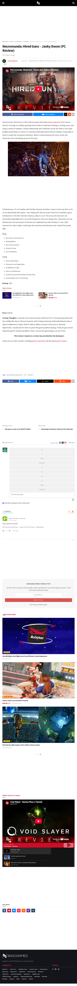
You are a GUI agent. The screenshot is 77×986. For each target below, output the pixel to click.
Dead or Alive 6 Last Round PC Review (15, 700)
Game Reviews (34, 61)
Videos (55, 61)
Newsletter (13, 971)
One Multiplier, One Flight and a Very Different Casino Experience (23, 294)
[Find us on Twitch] (28, 910)
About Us (4, 969)
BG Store (40, 971)
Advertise (5, 971)
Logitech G (27, 974)
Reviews (12, 979)
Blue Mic (4, 979)
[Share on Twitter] (65, 114)
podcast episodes (38, 341)
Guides (31, 979)
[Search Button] (73, 3)
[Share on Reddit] (69, 114)
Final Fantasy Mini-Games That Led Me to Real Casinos (21, 745)
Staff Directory (22, 969)
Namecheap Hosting (26, 976)
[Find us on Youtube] (9, 910)
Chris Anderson (13, 61)
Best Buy (44, 976)
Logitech (15, 976)
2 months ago (8, 747)
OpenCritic (5, 974)
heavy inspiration (54, 122)
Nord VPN (37, 976)
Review (30, 375)
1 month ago (18, 703)
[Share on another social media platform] (73, 114)
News (18, 979)
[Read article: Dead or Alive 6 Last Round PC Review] (43, 295)
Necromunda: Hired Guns (14, 375)
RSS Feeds (22, 971)
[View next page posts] (40, 305)
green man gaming (16, 974)
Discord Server (31, 971)
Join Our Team (33, 969)
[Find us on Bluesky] (14, 910)
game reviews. (61, 341)
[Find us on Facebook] (4, 910)
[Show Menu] (3, 3)
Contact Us (13, 969)
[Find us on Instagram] (19, 910)
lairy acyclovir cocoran (17, 518)
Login (72, 442)
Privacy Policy (43, 969)
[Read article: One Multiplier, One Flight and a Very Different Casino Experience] (6, 295)
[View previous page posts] (36, 305)
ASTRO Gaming (6, 976)
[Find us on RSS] (23, 910)
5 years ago (24, 61)
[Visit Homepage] (38, 3)
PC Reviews (48, 61)
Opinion (41, 61)
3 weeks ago (17, 297)
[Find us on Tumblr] (33, 910)
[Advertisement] (38, 23)
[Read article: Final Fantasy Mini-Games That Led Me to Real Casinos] (38, 725)
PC (25, 375)
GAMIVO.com (36, 974)
